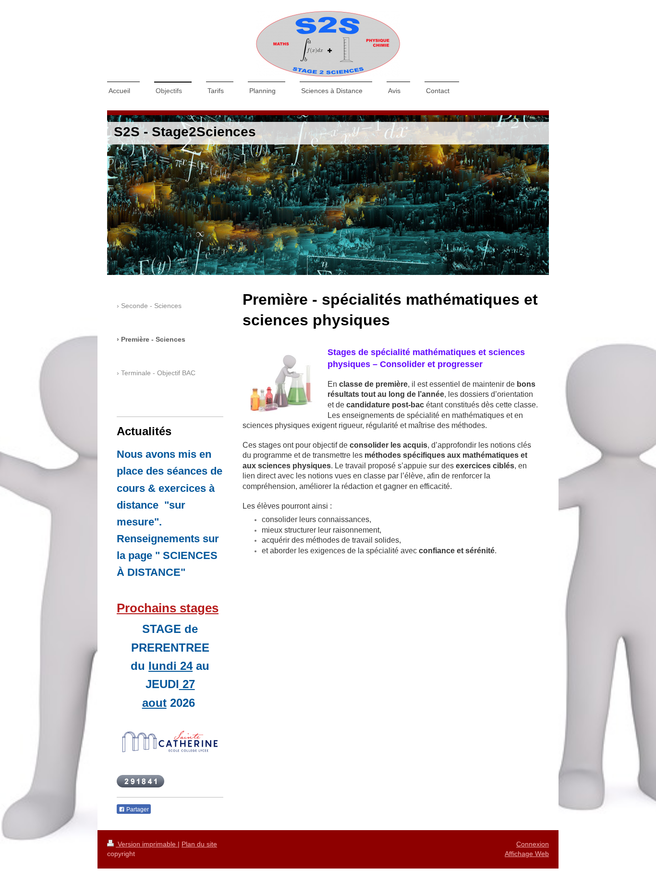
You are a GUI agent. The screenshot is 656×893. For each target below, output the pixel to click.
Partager (137, 809)
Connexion (532, 844)
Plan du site (199, 844)
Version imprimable (147, 844)
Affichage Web (527, 853)
